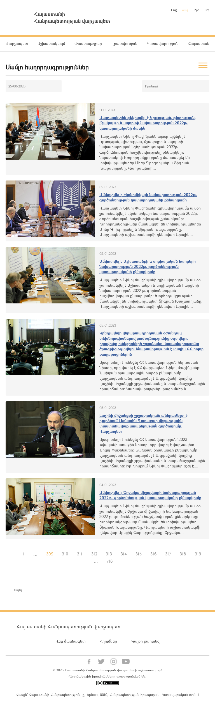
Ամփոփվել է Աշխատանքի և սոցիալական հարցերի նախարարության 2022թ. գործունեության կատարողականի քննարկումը (147, 266)
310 (65, 554)
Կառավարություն (163, 43)
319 (198, 554)
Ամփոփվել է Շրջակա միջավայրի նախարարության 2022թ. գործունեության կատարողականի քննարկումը (150, 495)
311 (80, 554)
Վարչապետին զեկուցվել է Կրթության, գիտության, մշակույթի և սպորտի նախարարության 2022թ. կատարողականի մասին (147, 123)
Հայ (185, 10)
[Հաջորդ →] (121, 561)
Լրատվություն (124, 43)
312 (94, 554)
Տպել (18, 590)
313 (109, 554)
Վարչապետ (17, 43)
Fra (207, 10)
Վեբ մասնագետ (70, 641)
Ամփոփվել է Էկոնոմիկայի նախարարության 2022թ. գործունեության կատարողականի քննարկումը (148, 197)
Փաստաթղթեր (88, 43)
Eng (174, 10)
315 (138, 554)
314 (124, 554)
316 (153, 554)
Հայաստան (198, 43)
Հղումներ (108, 641)
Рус (196, 10)
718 (110, 561)
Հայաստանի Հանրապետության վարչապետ (68, 626)
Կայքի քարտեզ (145, 641)
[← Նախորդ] (14, 554)
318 (183, 554)
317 (168, 554)
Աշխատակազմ (51, 43)
